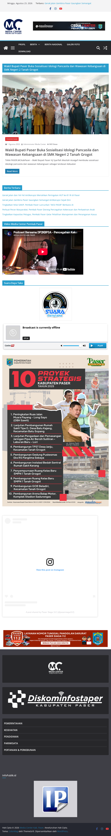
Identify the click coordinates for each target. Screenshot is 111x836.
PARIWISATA (11, 743)
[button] (38, 44)
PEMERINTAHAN (13, 723)
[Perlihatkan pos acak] (105, 47)
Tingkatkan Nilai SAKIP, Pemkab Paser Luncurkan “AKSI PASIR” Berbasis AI (37, 204)
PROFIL (21, 44)
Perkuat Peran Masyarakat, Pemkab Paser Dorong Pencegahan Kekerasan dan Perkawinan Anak (48, 209)
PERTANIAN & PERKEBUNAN (20, 750)
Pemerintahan (11, 139)
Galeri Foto (73, 44)
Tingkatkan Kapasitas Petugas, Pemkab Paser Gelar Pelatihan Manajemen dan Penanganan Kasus (49, 214)
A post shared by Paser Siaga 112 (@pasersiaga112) (50, 612)
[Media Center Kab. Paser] (5, 47)
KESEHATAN (10, 730)
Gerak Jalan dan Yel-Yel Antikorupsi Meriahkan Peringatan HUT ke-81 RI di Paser (41, 195)
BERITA (33, 44)
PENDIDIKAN (11, 736)
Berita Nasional (53, 44)
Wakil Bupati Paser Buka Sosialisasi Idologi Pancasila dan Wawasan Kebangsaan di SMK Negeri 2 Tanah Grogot (52, 152)
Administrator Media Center (34, 144)
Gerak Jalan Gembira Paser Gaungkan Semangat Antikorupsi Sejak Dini (36, 200)
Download (24, 51)
